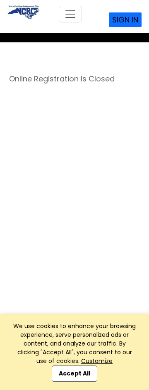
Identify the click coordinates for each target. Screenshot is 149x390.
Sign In (125, 20)
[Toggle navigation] (70, 14)
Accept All (74, 373)
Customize (97, 361)
